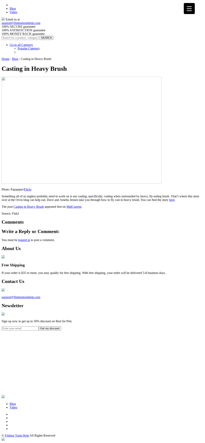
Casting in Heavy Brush (28, 206)
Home (5, 59)
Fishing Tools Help (17, 435)
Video (13, 12)
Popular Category (29, 48)
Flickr (27, 189)
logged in (24, 240)
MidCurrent (73, 206)
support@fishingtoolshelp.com (21, 23)
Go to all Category (21, 45)
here (172, 200)
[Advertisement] (32, 369)
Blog (13, 8)
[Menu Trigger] (189, 8)
